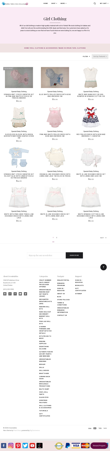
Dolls (41, 367)
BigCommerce (35, 430)
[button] (89, 56)
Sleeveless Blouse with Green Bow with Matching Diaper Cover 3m (19, 136)
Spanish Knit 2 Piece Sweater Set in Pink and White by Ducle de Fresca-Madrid (19, 96)
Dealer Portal (63, 280)
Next (102, 238)
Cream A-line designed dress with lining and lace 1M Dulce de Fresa (55, 175)
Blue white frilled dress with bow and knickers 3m (55, 95)
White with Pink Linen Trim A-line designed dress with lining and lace (19, 216)
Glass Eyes (43, 397)
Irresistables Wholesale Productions (45, 384)
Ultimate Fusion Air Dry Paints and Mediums (46, 354)
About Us (61, 293)
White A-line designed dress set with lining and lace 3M (91, 175)
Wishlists (79, 285)
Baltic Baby (44, 389)
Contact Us (62, 315)
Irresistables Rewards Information (63, 310)
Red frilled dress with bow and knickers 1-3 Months (91, 135)
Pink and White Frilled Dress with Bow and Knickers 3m (55, 135)
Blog (59, 296)
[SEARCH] (95, 3)
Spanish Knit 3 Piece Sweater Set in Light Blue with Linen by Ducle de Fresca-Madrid (19, 176)
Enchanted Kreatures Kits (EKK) (45, 302)
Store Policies (63, 299)
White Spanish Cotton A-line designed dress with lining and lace (91, 216)
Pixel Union (17, 430)
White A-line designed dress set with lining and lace (55, 215)
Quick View (19, 78)
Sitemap (78, 293)
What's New (44, 373)
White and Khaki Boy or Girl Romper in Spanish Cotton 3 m (91, 95)
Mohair (42, 364)
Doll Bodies (44, 370)
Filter (85, 56)
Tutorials (43, 410)
